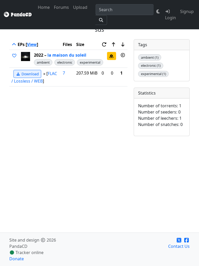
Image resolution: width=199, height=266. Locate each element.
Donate (16, 259)
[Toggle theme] (158, 11)
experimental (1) (153, 73)
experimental (90, 62)
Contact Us (179, 246)
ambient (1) (150, 57)
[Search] (101, 20)
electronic (64, 62)
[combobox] (125, 9)
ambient (43, 62)
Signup (187, 11)
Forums (61, 7)
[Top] (14, 44)
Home (44, 7)
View (32, 44)
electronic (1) (151, 65)
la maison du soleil (66, 55)
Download (29, 73)
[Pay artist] (111, 56)
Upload (80, 7)
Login (170, 18)
